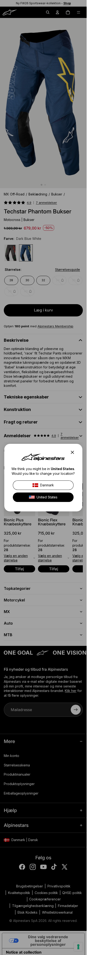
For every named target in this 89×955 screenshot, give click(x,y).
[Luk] (74, 452)
